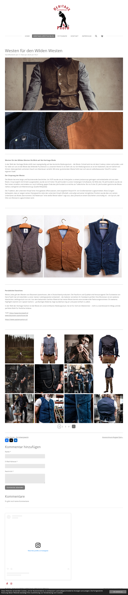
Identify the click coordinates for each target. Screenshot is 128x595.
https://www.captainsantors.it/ (16, 319)
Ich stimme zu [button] (117, 592)
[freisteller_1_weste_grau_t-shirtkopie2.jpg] (49, 349)
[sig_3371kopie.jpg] (49, 379)
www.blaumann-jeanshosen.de (16, 315)
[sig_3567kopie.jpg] (79, 408)
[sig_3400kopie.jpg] (79, 379)
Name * (8, 452)
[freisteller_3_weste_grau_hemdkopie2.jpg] (108, 349)
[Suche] (96, 36)
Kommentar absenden (15, 487)
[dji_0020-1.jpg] (19, 349)
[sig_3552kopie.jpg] (49, 408)
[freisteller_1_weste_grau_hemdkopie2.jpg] (108, 379)
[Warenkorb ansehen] (102, 36)
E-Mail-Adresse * (11, 461)
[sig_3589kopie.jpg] (108, 408)
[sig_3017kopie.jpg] (19, 379)
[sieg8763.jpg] (79, 349)
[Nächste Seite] (74, 426)
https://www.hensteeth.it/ (18, 313)
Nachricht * (9, 471)
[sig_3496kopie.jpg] (19, 408)
